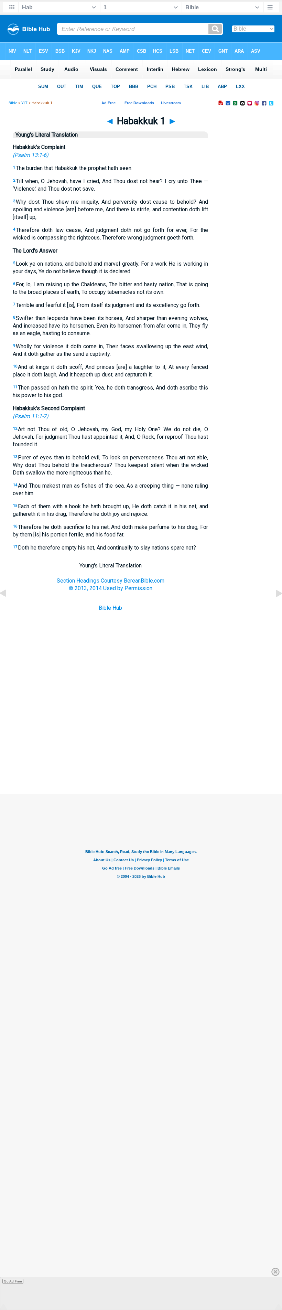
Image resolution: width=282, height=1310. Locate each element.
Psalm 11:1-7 (30, 416)
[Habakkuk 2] (273, 609)
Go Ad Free (13, 1281)
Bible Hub (110, 608)
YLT (24, 103)
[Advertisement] (141, 759)
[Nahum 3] (8, 609)
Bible (13, 103)
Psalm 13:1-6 (30, 155)
